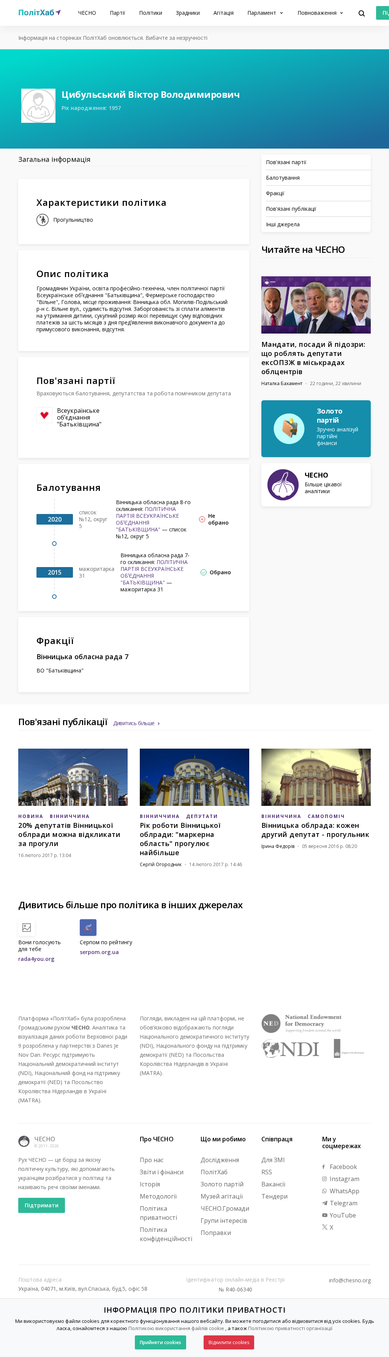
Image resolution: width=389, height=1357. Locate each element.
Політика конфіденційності (166, 1234)
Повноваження (317, 12)
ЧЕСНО (87, 12)
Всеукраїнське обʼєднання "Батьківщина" (79, 417)
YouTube (342, 1215)
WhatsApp (343, 1191)
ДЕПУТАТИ (202, 816)
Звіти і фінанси (161, 1172)
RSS (266, 1172)
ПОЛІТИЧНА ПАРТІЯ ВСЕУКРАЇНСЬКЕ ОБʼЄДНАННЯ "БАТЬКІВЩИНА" (147, 519)
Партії (117, 12)
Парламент (262, 12)
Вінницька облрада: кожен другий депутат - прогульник (315, 830)
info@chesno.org (350, 1280)
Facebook (342, 1167)
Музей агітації (222, 1196)
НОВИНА (30, 816)
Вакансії (273, 1184)
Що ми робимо (223, 1139)
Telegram (342, 1203)
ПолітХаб (214, 1172)
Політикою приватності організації (290, 1328)
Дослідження (220, 1160)
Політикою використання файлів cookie (176, 1328)
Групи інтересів (224, 1220)
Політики (150, 12)
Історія (150, 1184)
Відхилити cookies (229, 1342)
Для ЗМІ (273, 1160)
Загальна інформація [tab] (54, 159)
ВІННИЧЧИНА (70, 816)
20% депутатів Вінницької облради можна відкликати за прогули (69, 834)
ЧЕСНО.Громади (225, 1208)
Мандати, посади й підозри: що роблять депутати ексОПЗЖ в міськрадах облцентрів (313, 358)
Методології (158, 1196)
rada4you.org (36, 958)
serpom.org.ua (99, 952)
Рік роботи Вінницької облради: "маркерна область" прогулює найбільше (180, 839)
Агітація (223, 12)
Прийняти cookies (160, 1342)
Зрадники (188, 12)
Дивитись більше (134, 723)
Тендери (274, 1196)
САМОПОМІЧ (326, 816)
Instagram (343, 1179)
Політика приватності (158, 1213)
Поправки (216, 1233)
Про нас (151, 1160)
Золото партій (222, 1184)
